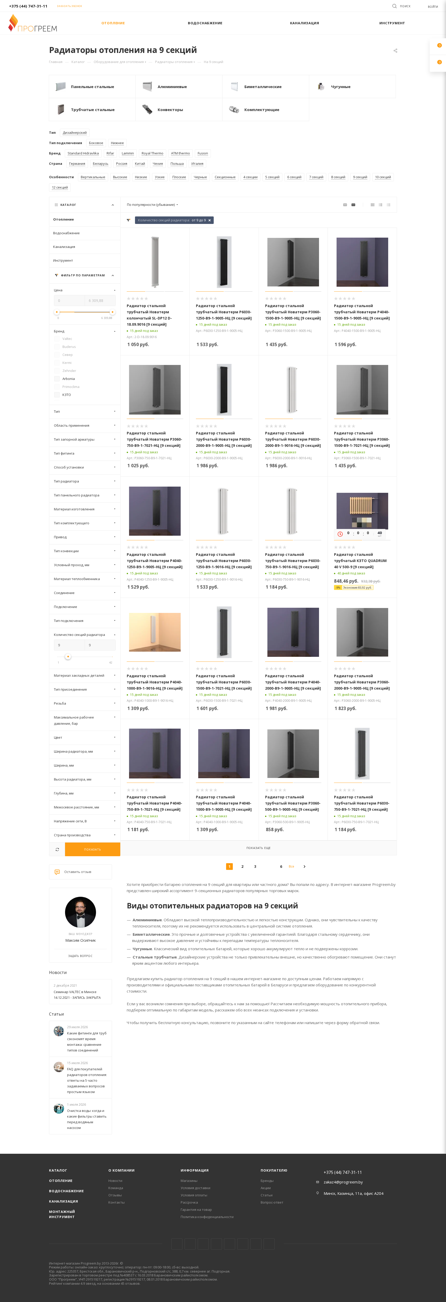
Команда (115, 1188)
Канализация (63, 1201)
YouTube (229, 1244)
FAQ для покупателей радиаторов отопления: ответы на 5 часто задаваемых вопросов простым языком (87, 1080)
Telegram (216, 1244)
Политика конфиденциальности (207, 1216)
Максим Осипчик (80, 940)
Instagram (203, 1244)
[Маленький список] (345, 204)
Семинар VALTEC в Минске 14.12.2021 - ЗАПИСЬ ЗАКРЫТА (77, 994)
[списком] (380, 204)
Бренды (267, 1180)
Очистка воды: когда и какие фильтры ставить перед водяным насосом (87, 1119)
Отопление (61, 1180)
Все (291, 866)
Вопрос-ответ (272, 1202)
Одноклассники (242, 1244)
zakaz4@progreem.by (343, 1181)
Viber (255, 1244)
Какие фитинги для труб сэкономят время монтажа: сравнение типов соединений (87, 1041)
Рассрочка (189, 1202)
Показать (92, 849)
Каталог (58, 1170)
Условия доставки (195, 1188)
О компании (121, 1170)
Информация (195, 1170)
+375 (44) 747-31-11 (28, 6)
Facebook (190, 1244)
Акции (266, 1188)
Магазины (189, 1180)
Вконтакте (176, 1244)
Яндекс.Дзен (269, 1244)
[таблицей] (388, 204)
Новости (58, 972)
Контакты (116, 1202)
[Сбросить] (57, 849)
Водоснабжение (66, 1191)
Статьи (56, 1014)
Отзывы (115, 1195)
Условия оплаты (194, 1195)
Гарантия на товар (196, 1209)
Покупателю (274, 1170)
